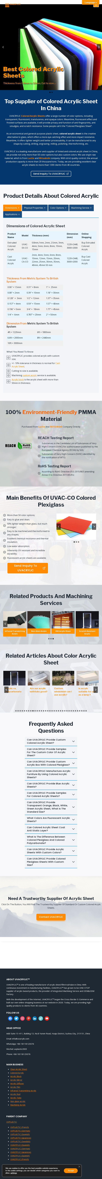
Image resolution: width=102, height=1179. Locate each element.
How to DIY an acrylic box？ (86, 690)
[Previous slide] (3, 47)
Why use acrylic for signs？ (38, 690)
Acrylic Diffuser (17, 1083)
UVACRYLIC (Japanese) (20, 1152)
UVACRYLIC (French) (19, 1159)
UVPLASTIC (11, 1122)
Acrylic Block (15, 1076)
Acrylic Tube (15, 1097)
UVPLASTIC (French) (19, 1127)
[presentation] (14, 678)
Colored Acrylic (17, 1072)
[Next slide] (94, 526)
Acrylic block (18, 379)
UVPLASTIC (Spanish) (20, 1134)
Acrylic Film (15, 1087)
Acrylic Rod (15, 1094)
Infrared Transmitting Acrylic (23, 1090)
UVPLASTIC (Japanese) (20, 1137)
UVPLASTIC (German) (20, 1130)
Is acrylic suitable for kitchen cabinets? (11, 693)
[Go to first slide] (99, 47)
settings (13, 1173)
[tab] (12, 208)
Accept (71, 1170)
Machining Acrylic (18, 1104)
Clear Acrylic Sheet (18, 1069)
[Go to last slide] (58, 526)
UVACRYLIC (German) (20, 1148)
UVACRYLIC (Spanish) (20, 1145)
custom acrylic (30, 375)
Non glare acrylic (17, 1101)
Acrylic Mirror (16, 1080)
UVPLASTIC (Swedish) (20, 1141)
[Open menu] (96, 4)
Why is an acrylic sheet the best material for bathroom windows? (61, 696)
